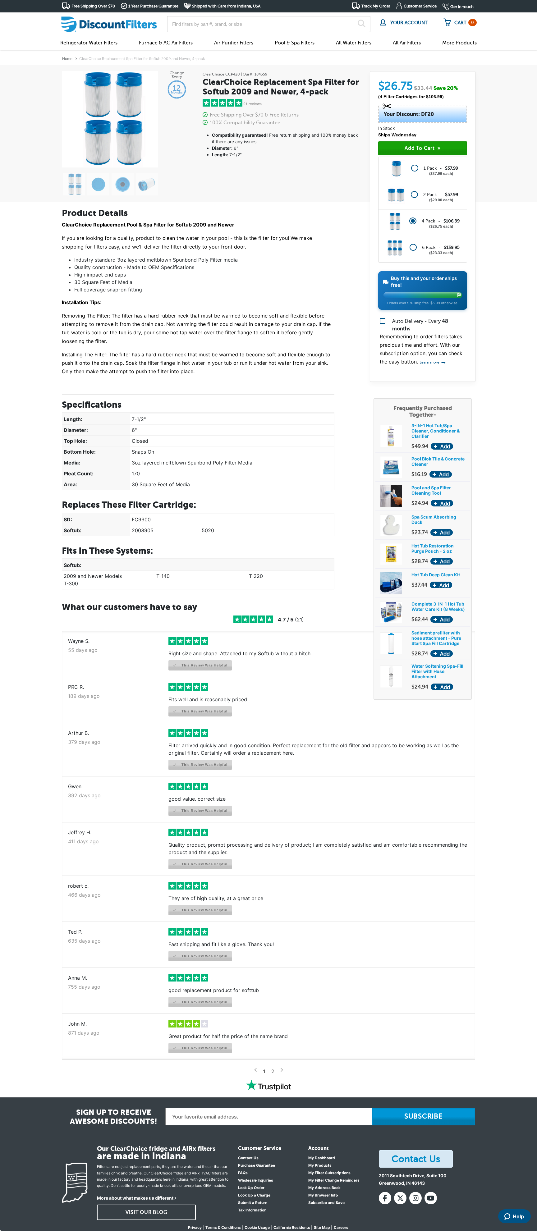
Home (67, 58)
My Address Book (324, 1187)
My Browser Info (323, 1195)
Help (518, 1216)
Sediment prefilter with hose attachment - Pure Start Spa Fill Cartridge (436, 638)
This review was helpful (203, 665)
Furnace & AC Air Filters (166, 43)
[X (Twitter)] (400, 1198)
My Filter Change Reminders (334, 1180)
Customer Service (420, 6)
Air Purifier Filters (233, 43)
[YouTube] (431, 1198)
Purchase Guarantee (256, 1165)
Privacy (195, 1227)
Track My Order (375, 6)
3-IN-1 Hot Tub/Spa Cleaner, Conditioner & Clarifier (435, 431)
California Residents (291, 1227)
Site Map (322, 1227)
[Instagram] (415, 1198)
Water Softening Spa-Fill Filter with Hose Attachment (437, 671)
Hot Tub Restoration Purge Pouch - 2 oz (432, 548)
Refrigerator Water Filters (88, 43)
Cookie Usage (257, 1227)
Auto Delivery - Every (420, 325)
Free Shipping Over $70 (93, 6)
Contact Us (248, 1157)
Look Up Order (251, 1187)
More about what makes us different (135, 1198)
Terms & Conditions (223, 1227)
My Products (320, 1165)
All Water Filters (353, 43)
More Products (459, 43)
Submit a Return (252, 1202)
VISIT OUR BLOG (147, 1212)
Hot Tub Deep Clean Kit (435, 574)
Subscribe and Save (326, 1202)
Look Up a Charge (254, 1195)
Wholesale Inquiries (255, 1180)
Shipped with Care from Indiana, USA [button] (226, 6)
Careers (341, 1227)
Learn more (430, 362)
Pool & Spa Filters (294, 43)
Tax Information (252, 1210)
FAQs (243, 1172)
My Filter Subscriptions (329, 1172)
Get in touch (462, 6)
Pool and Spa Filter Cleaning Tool (431, 490)
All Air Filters (407, 43)
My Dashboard (321, 1157)
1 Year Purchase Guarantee (153, 6)
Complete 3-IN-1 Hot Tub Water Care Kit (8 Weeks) (438, 606)
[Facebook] (385, 1198)
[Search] (361, 24)
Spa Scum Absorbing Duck (433, 519)
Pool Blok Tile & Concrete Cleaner (438, 461)
